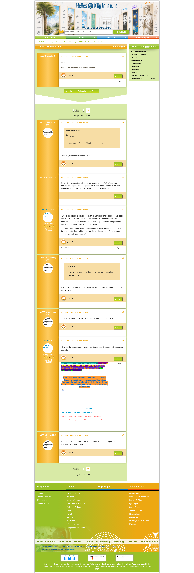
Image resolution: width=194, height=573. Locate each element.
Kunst (69, 514)
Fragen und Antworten (76, 528)
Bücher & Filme (135, 500)
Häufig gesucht (42, 500)
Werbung (119, 541)
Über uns (132, 541)
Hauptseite (42, 486)
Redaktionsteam (45, 541)
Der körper (135, 66)
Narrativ (134, 72)
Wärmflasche (98, 42)
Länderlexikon (73, 524)
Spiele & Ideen (135, 507)
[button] (121, 32)
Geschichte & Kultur (75, 493)
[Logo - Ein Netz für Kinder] (69, 558)
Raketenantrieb (137, 60)
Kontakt (39, 493)
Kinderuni (71, 521)
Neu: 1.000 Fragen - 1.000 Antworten (77, 42)
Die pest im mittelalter (139, 75)
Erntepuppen (136, 63)
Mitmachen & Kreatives (139, 497)
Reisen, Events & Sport (139, 521)
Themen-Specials (43, 497)
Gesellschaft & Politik (76, 504)
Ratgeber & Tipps (74, 507)
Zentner (134, 57)
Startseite (49, 37)
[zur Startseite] (97, 6)
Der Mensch (136, 69)
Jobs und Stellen (149, 541)
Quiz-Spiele (134, 504)
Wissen (80, 37)
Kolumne (70, 497)
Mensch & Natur (73, 500)
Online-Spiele (135, 493)
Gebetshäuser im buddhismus (143, 78)
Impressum (64, 541)
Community (49, 42)
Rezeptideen (134, 514)
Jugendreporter (135, 510)
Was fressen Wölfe (138, 51)
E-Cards (132, 524)
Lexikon (111, 37)
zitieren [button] (118, 76)
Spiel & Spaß (142, 37)
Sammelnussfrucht (138, 54)
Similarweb (71, 549)
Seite (76, 110)
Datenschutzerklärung (98, 541)
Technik (70, 517)
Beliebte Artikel (42, 504)
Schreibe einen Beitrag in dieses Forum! (81, 91)
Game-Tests (134, 517)
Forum (58, 42)
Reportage (104, 486)
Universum (71, 510)
